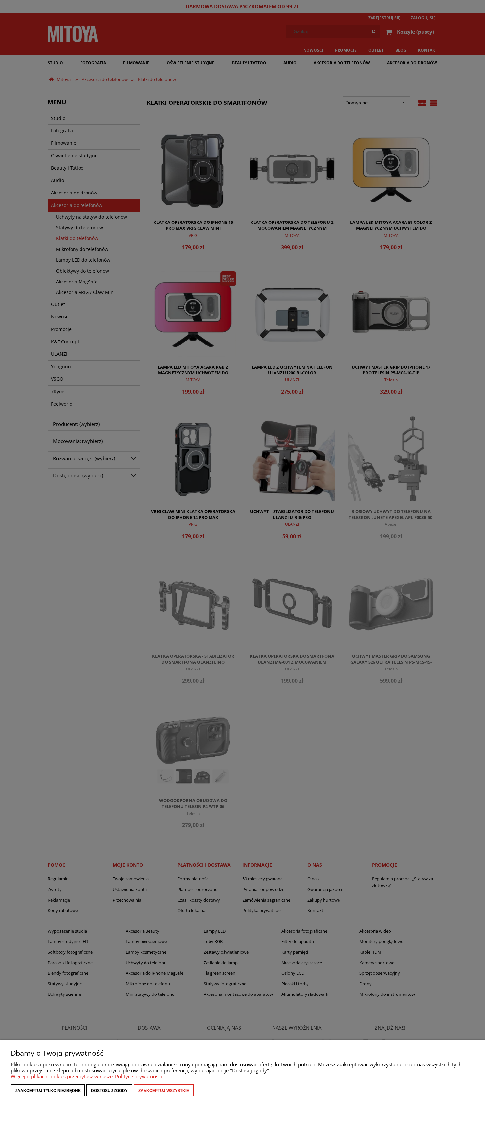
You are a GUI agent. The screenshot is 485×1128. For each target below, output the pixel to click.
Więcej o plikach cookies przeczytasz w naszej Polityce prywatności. (87, 1076)
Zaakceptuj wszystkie (163, 1090)
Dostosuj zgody (109, 1090)
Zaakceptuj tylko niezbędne (48, 1090)
